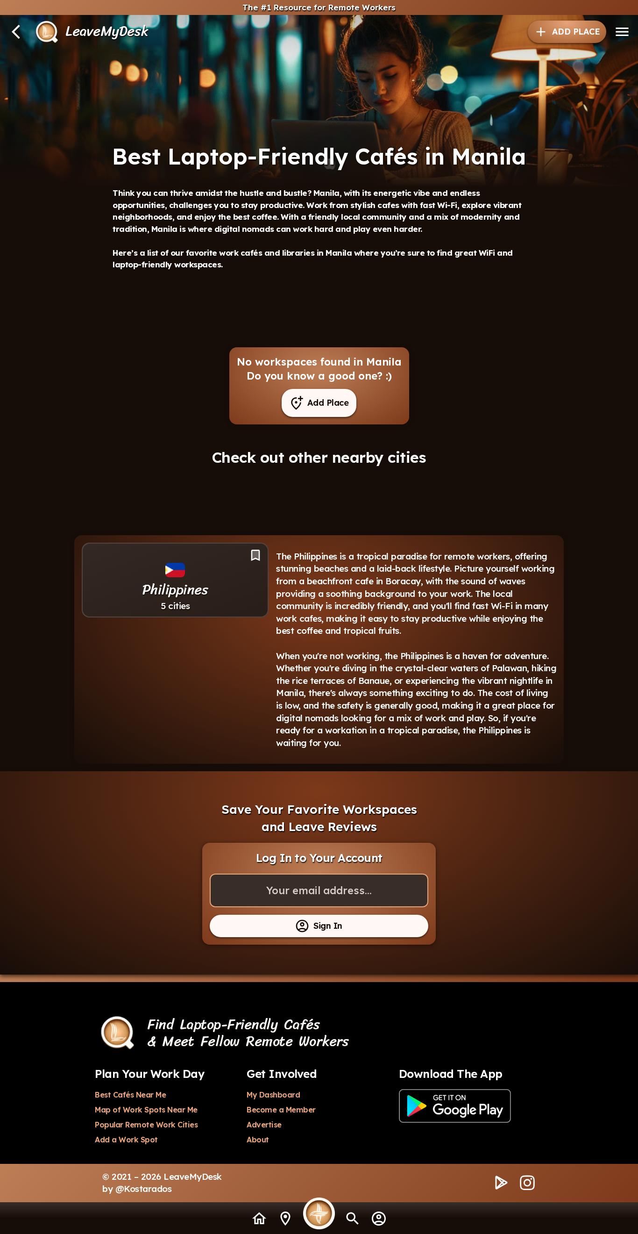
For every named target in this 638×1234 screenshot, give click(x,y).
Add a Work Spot (126, 1139)
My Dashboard (273, 1094)
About (258, 1139)
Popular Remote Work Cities (146, 1124)
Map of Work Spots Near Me (146, 1109)
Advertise (264, 1124)
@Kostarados (143, 1188)
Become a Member (281, 1109)
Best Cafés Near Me (130, 1094)
